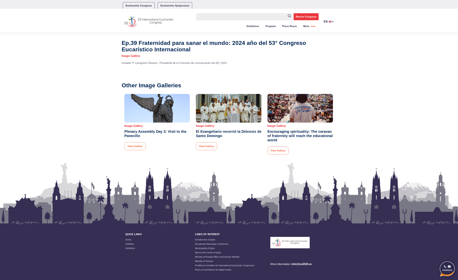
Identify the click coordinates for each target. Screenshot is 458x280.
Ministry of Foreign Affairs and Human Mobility (217, 257)
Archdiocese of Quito (205, 239)
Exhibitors (253, 26)
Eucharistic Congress (139, 5)
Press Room (289, 26)
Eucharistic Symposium (174, 5)
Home (128, 239)
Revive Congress (306, 16)
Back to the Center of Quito (208, 252)
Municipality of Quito (205, 248)
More (306, 26)
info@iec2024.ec (301, 264)
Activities (129, 244)
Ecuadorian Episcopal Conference (211, 244)
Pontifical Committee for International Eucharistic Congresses (224, 265)
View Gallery (134, 146)
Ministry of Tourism (204, 261)
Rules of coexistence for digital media (213, 270)
